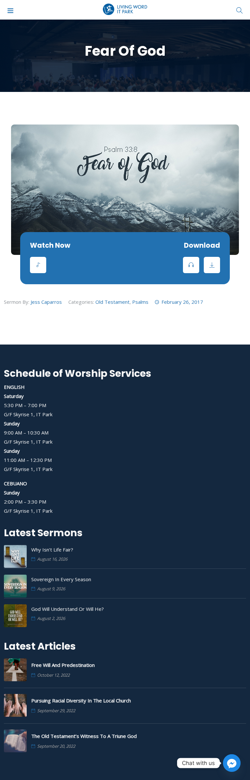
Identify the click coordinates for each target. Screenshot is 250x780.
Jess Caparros (46, 302)
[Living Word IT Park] (125, 10)
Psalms (140, 302)
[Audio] (38, 265)
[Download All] (212, 265)
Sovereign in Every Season (61, 579)
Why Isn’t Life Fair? (52, 549)
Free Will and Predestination (63, 665)
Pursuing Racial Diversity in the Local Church (81, 700)
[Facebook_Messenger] (232, 763)
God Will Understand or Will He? (67, 609)
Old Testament (112, 302)
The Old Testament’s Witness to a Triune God (84, 736)
